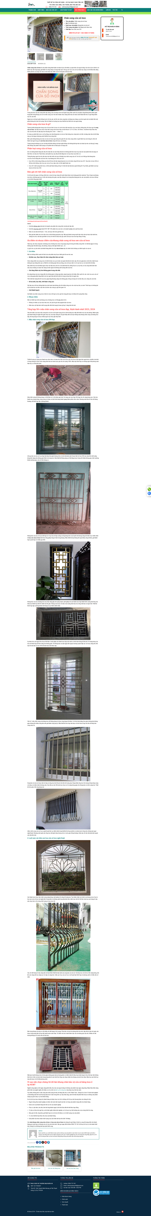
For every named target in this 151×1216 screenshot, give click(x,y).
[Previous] (30, 34)
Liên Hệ (108, 10)
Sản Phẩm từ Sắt (66, 10)
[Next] (59, 34)
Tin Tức (115, 10)
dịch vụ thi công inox (60, 1090)
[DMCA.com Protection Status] (96, 1185)
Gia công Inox (35, 13)
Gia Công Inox (79, 10)
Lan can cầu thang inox (54, 1168)
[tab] (31, 63)
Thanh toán (65, 1205)
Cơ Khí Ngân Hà (53, 1096)
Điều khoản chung (66, 1196)
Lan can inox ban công (72, 1168)
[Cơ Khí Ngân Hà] (35, 4)
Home (29, 13)
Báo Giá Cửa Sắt (51, 10)
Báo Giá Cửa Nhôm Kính (95, 10)
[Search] (122, 10)
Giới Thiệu (41, 10)
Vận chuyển (65, 1202)
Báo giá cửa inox (35, 1168)
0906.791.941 (84, 37)
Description (31, 63)
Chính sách (65, 1199)
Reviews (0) (42, 63)
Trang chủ (32, 10)
